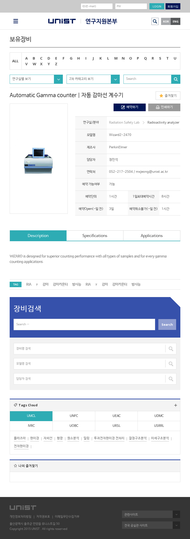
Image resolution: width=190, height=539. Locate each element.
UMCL (31, 416)
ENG (176, 21)
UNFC (74, 416)
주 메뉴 (15, 21)
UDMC (159, 416)
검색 (155, 21)
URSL (116, 426)
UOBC (74, 426)
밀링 (87, 438)
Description (38, 236)
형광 (60, 438)
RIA (28, 284)
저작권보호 (43, 516)
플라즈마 (20, 438)
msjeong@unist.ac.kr (152, 172)
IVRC (31, 426)
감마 (45, 284)
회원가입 (172, 6)
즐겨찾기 (171, 96)
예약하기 (132, 107)
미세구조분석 (160, 438)
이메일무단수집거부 (67, 516)
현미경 (34, 438)
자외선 (48, 438)
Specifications (94, 236)
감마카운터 (60, 284)
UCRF (99, 21)
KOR (166, 21)
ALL (15, 60)
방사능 (76, 284)
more (175, 405)
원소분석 (73, 438)
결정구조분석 (138, 438)
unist (62, 21)
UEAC (116, 416)
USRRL (159, 426)
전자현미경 (21, 446)
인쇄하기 (167, 107)
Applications (152, 236)
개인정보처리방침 (20, 516)
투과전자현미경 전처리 (109, 438)
